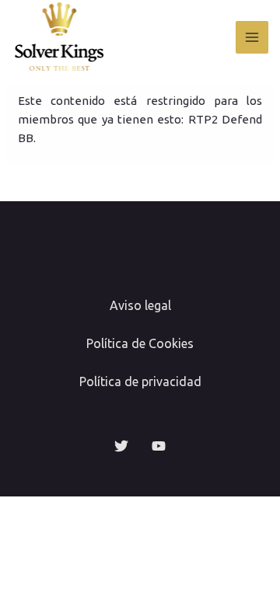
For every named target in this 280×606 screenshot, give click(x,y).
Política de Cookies (140, 343)
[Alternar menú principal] (252, 37)
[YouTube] (159, 446)
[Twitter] (121, 446)
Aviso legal (140, 305)
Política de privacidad (140, 381)
